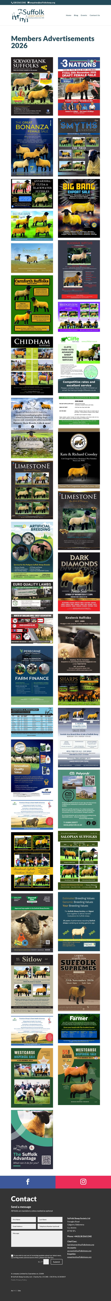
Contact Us (95, 15)
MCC (15, 1291)
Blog (76, 15)
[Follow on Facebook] (28, 1182)
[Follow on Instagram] (83, 1182)
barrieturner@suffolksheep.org (80, 1244)
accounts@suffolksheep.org (79, 1251)
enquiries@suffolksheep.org (79, 1257)
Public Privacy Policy (19, 1280)
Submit (56, 1262)
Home (68, 15)
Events (84, 15)
